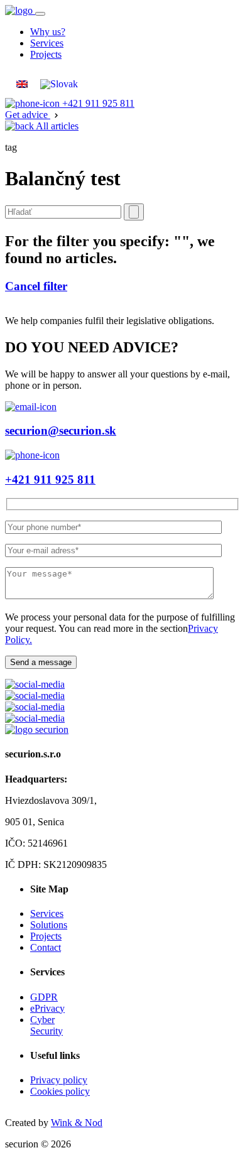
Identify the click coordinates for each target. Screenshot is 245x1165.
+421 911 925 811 (97, 103)
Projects (46, 54)
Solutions (48, 924)
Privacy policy (58, 1080)
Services (46, 43)
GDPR (44, 997)
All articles (56, 126)
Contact (45, 947)
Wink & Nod (76, 1122)
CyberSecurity (46, 1025)
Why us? (47, 31)
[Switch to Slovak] (59, 84)
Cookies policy (60, 1091)
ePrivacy (47, 1008)
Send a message (41, 662)
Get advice (27, 114)
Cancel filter (36, 286)
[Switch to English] (22, 83)
